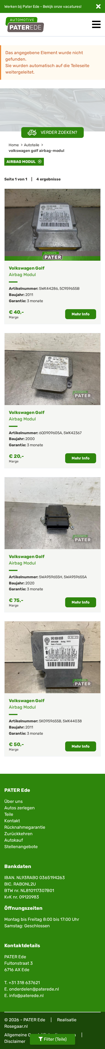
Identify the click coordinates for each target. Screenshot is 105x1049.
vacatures (71, 6)
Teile (8, 814)
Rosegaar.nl (16, 1026)
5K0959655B (50, 721)
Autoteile (31, 145)
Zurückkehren (18, 833)
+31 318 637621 (24, 982)
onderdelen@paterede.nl (34, 989)
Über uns (13, 801)
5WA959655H (50, 577)
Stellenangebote (21, 846)
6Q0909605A (50, 433)
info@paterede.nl (26, 995)
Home (14, 145)
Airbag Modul (22, 161)
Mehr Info (81, 314)
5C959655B (69, 288)
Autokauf (13, 840)
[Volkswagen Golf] (52, 225)
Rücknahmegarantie (24, 827)
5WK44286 (48, 288)
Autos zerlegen (19, 807)
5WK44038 (72, 721)
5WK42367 (73, 433)
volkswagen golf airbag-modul (36, 150)
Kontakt (12, 820)
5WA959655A (75, 577)
